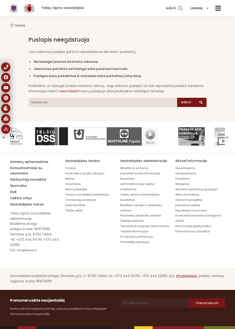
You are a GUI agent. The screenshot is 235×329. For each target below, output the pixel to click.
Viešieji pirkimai (131, 221)
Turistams (182, 178)
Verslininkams (185, 173)
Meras (70, 178)
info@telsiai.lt (26, 250)
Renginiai (182, 184)
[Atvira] (218, 8)
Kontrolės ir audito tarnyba (84, 173)
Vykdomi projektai (188, 200)
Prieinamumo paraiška (192, 231)
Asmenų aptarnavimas (29, 161)
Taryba (70, 168)
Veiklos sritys (21, 198)
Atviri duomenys (187, 194)
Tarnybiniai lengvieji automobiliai (144, 226)
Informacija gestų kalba (193, 226)
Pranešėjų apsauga (135, 242)
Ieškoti (172, 8)
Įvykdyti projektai (187, 205)
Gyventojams (185, 168)
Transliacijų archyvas (80, 200)
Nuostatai (127, 178)
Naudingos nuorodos (191, 210)
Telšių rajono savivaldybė (62, 8)
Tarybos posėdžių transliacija (87, 194)
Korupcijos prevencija (136, 236)
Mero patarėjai (76, 189)
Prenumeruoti (207, 303)
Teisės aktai (74, 210)
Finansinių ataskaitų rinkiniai (140, 215)
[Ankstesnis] (4, 137)
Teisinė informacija (134, 231)
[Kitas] (227, 137)
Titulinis (20, 25)
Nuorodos (18, 185)
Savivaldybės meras (27, 204)
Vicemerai (73, 184)
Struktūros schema (134, 168)
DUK (13, 192)
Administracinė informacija (140, 173)
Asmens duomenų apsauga (196, 189)
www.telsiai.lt (69, 91)
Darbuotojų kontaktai (28, 179)
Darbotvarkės (75, 205)
